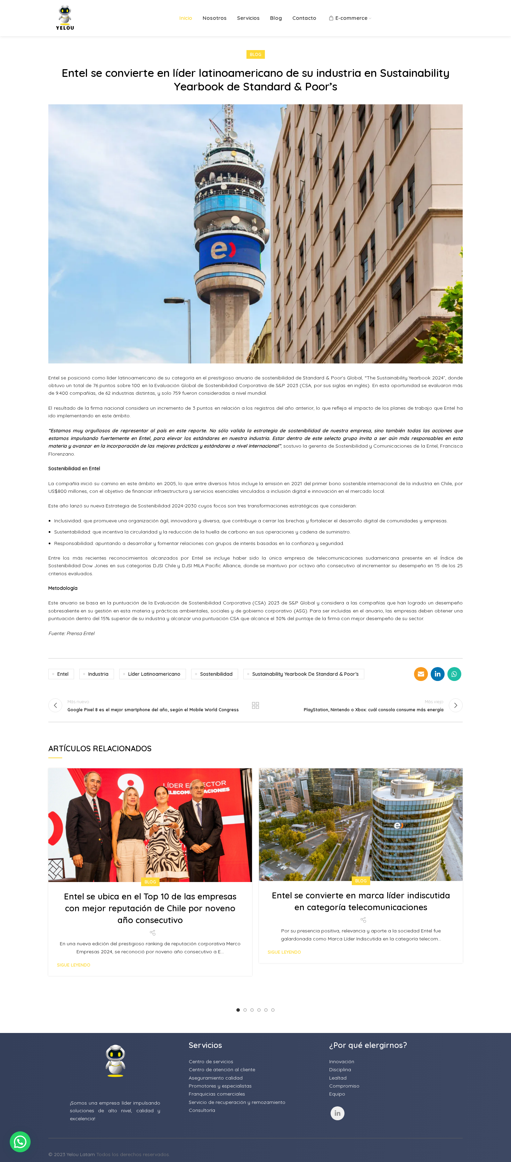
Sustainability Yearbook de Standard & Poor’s (305, 674)
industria (98, 674)
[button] (20, 1141)
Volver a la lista (255, 705)
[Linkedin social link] (438, 674)
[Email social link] (421, 674)
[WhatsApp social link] (454, 674)
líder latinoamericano (154, 674)
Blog (255, 54)
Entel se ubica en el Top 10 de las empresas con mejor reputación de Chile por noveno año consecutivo (150, 908)
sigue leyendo (73, 965)
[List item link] (255, 1061)
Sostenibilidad (216, 674)
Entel (62, 674)
